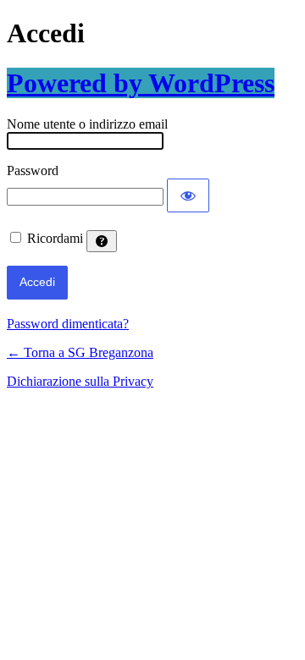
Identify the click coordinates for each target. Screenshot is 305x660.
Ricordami (55, 238)
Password (32, 170)
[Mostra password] (188, 195)
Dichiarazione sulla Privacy (80, 381)
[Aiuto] (101, 241)
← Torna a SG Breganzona (80, 352)
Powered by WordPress (140, 83)
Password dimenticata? (68, 323)
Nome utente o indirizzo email (87, 124)
